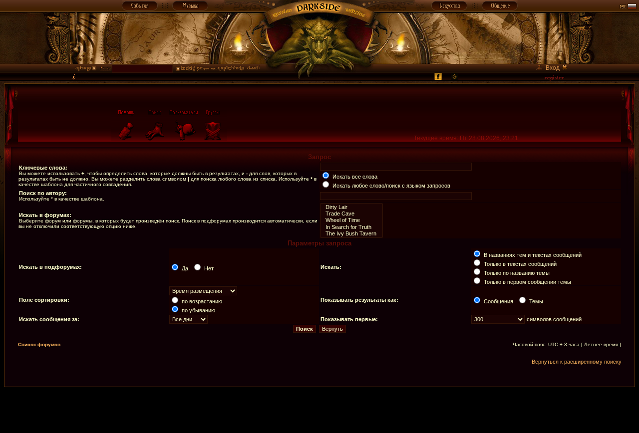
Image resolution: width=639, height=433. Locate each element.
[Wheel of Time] (351, 220)
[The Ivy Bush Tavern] (351, 233)
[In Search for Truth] (351, 227)
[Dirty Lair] (351, 207)
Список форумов (39, 344)
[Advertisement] (319, 409)
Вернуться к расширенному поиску (577, 362)
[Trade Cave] (351, 214)
